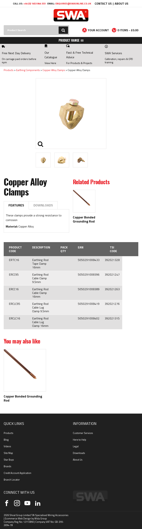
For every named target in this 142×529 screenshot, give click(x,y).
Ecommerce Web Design (18, 518)
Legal (76, 446)
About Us (121, 3)
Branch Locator (12, 479)
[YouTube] (27, 503)
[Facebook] (7, 503)
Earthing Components (28, 70)
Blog (6, 440)
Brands (7, 466)
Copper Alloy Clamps (54, 70)
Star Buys (9, 459)
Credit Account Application (17, 473)
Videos (7, 446)
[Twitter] (17, 503)
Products (8, 70)
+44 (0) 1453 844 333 (34, 3)
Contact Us (103, 3)
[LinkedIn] (38, 503)
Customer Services (83, 433)
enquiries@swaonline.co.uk (73, 3)
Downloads (43, 205)
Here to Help (79, 440)
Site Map (8, 453)
